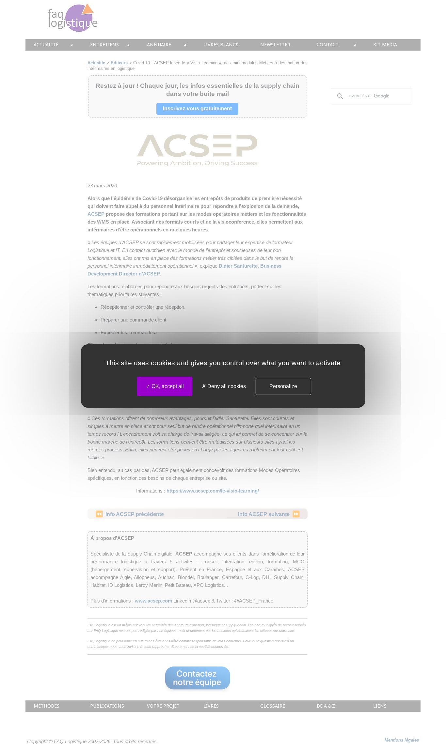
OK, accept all (167, 386)
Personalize (283, 386)
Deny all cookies (226, 386)
